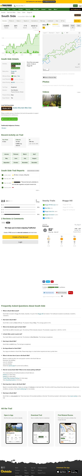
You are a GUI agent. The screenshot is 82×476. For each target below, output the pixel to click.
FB (44, 281)
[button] (14, 429)
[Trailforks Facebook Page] (2, 467)
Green (16, 76)
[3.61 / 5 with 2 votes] (55, 24)
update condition (33, 170)
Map (8, 9)
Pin (52, 281)
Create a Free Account (20, 237)
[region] (62, 51)
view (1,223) (72, 29)
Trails (13, 9)
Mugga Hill (13, 71)
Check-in (72, 26)
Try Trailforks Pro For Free (49, 1)
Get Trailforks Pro (76, 9)
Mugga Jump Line (49, 211)
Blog (26, 470)
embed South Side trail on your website (50, 284)
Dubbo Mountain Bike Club (22, 108)
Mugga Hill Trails (67, 204)
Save (78, 25)
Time (8, 222)
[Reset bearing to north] (79, 44)
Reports (28, 9)
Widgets (27, 473)
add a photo (70, 85)
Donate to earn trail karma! (10, 119)
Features (17, 470)
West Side (47, 208)
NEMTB (56, 287)
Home (2, 9)
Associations (42, 468)
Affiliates (40, 470)
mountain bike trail (25, 16)
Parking (5, 374)
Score (3, 222)
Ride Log (35, 9)
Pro (25, 468)
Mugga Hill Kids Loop (50, 205)
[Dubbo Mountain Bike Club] (77, 16)
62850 (13, 82)
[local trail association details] (6, 110)
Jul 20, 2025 (46, 26)
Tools (32, 470)
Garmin (33, 473)
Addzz (45, 287)
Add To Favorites (61, 292)
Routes (21, 9)
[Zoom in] (79, 40)
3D (79, 64)
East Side (47, 218)
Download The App (63, 468)
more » (37, 190)
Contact (17, 473)
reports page (11, 365)
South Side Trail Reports (12, 170)
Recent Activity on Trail (12, 135)
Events (43, 9)
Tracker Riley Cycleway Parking (11, 378)
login (80, 6)
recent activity (73, 396)
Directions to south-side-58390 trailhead (52, 74)
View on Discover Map (50, 77)
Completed (66, 25)
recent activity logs (21, 389)
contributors (62, 287)
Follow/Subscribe (49, 292)
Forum (41, 473)
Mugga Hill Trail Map (68, 207)
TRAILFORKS (51, 287)
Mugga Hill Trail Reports (69, 210)
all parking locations (11, 380)
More (55, 9)
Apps (49, 9)
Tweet (48, 281)
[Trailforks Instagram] (4, 467)
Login (20, 242)
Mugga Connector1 (50, 214)
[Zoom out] (79, 42)
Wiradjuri (4, 128)
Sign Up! (33, 468)
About (16, 468)
